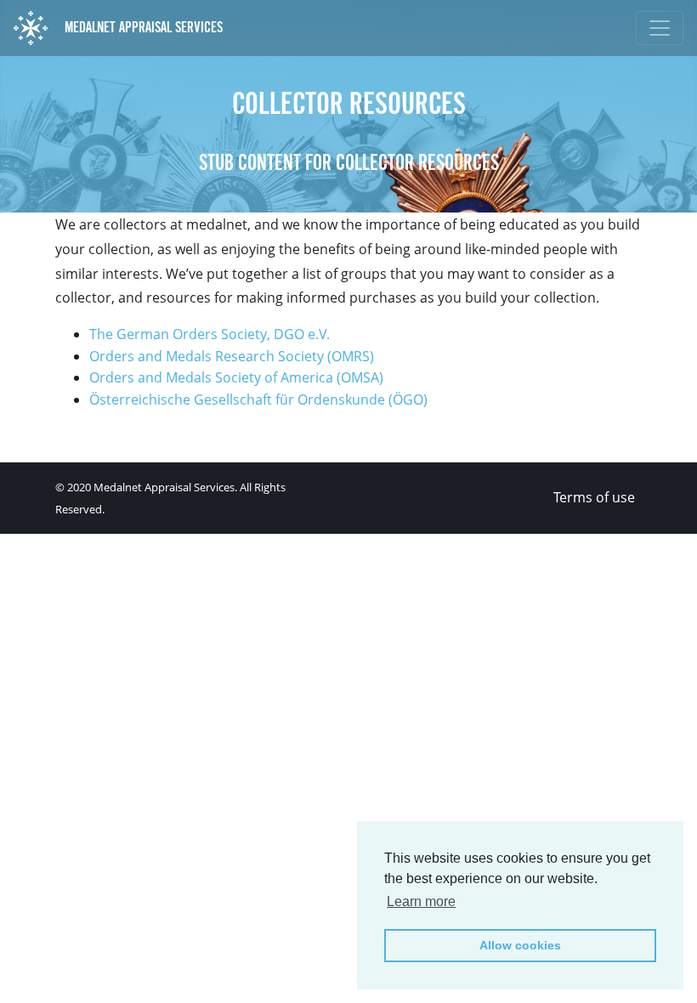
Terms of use (594, 497)
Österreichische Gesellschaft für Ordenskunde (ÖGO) (258, 399)
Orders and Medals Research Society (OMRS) (231, 356)
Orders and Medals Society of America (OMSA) (236, 377)
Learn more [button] (421, 901)
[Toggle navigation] (659, 28)
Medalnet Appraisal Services (142, 27)
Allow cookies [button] (520, 945)
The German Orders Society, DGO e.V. (209, 334)
